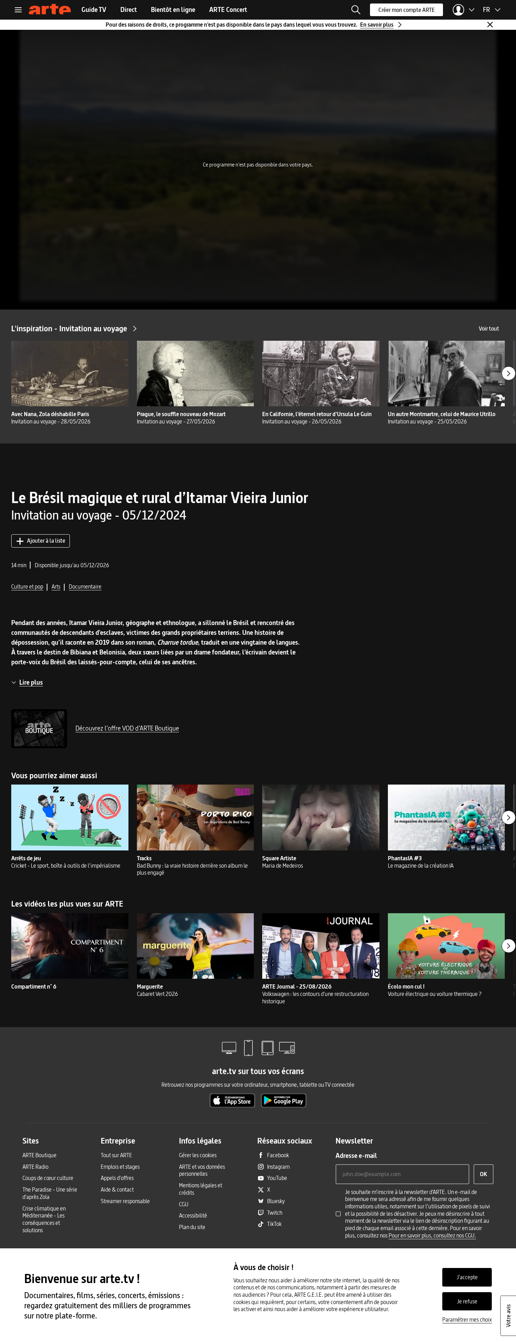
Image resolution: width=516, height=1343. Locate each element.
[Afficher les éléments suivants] (509, 373)
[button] (356, 9)
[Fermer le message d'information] (490, 24)
